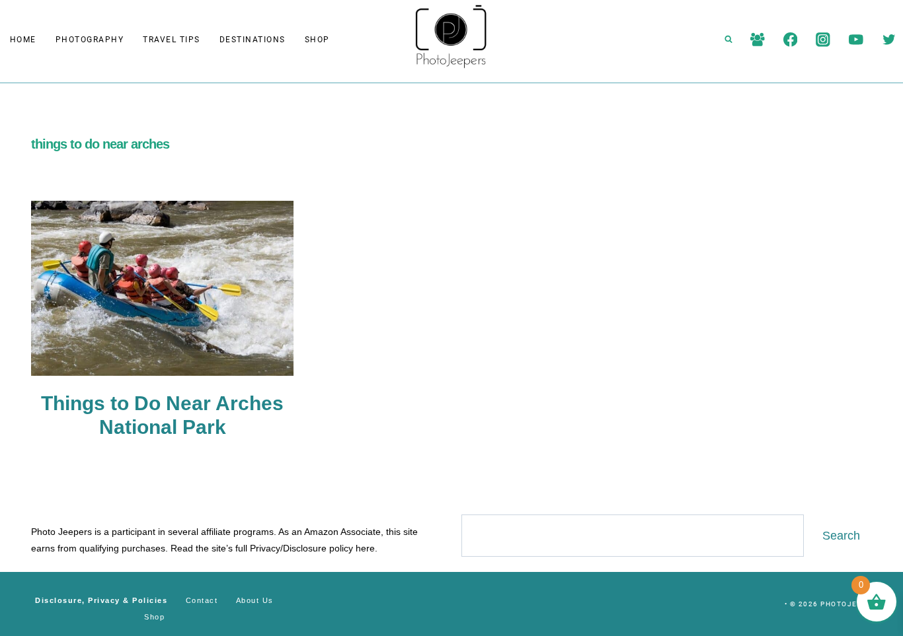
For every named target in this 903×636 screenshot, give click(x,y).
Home (23, 39)
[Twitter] (889, 39)
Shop (317, 39)
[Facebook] (790, 39)
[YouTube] (856, 39)
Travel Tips (171, 39)
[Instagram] (823, 39)
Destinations (252, 39)
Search (841, 535)
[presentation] (162, 288)
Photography (90, 39)
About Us (255, 600)
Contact (202, 600)
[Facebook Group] (757, 39)
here (365, 548)
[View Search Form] (728, 40)
